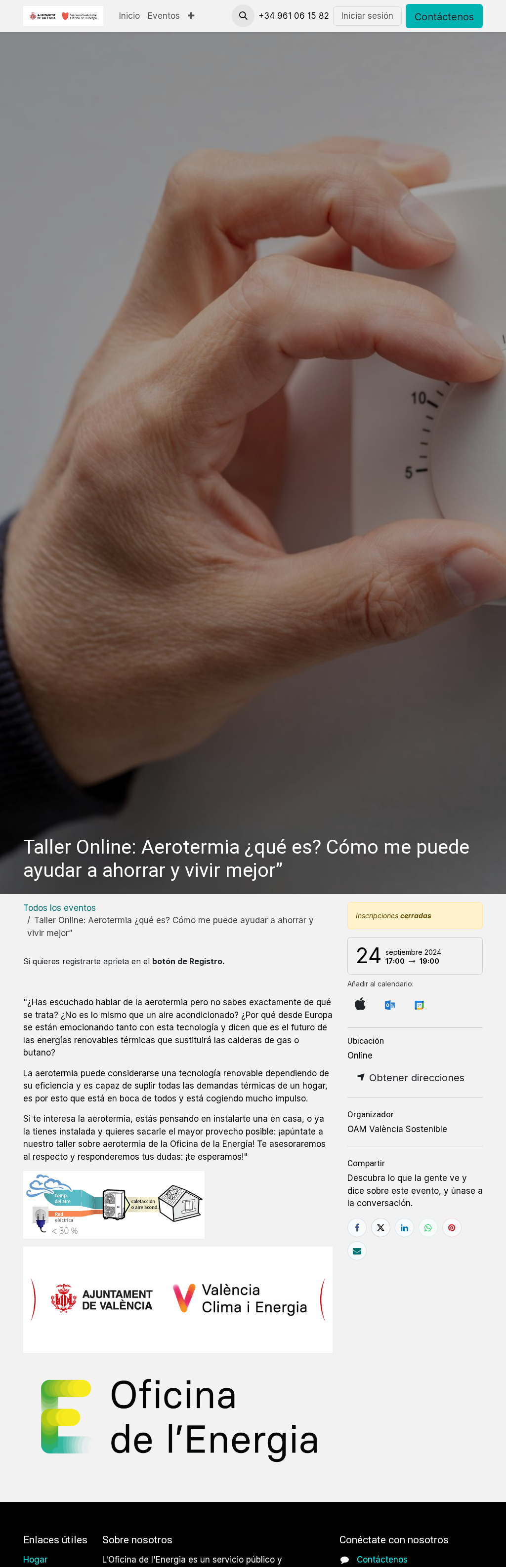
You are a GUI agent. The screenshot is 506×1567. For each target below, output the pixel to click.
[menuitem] (129, 16)
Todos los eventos (59, 908)
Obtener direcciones (415, 1078)
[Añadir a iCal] (360, 1004)
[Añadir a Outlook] (389, 1004)
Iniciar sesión (367, 16)
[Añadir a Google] (418, 1004)
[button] (243, 15)
